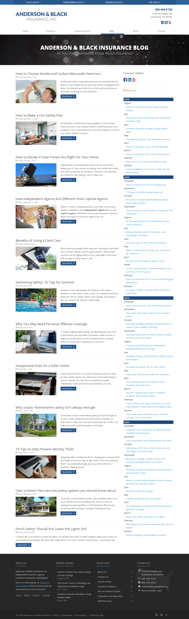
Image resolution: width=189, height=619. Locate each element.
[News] (170, 614)
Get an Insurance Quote (109, 591)
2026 (126, 99)
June (126, 124)
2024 (126, 298)
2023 (126, 422)
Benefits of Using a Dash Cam (38, 240)
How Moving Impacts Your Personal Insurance (148, 139)
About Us (102, 572)
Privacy (56, 615)
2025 (126, 177)
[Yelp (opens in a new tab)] (169, 22)
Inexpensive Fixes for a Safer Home (42, 365)
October (128, 195)
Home (25, 31)
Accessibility (81, 615)
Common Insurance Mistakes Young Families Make (74, 597)
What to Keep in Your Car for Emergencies (146, 184)
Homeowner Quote (73, 2)
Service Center (105, 581)
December (129, 181)
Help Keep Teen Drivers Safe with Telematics (148, 374)
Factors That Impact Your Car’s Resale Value (147, 146)
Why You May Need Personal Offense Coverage (51, 324)
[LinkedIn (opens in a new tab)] (166, 22)
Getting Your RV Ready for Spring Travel (145, 261)
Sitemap (46, 595)
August (127, 103)
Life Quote (154, 2)
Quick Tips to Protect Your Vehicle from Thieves (149, 305)
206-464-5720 (149, 578)
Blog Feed (131, 90)
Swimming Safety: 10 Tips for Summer (45, 282)
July (126, 114)
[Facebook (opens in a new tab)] (162, 22)
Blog (115, 30)
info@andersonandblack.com (155, 586)
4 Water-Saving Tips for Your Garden (143, 498)
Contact (166, 30)
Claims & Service (87, 30)
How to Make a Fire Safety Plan (39, 115)
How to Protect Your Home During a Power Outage (74, 575)
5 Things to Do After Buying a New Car (144, 192)
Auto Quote (33, 2)
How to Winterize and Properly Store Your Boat (149, 440)
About (140, 30)
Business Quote (114, 2)
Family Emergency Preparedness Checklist (146, 535)
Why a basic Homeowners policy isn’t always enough (55, 407)
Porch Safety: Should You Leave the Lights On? (51, 528)
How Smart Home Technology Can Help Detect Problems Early (73, 586)
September (129, 206)
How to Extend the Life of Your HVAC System (147, 154)
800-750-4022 (149, 582)
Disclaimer (67, 615)
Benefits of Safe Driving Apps (140, 491)
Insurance (55, 30)
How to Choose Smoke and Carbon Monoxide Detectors (58, 73)
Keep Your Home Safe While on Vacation (145, 516)
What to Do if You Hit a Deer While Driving (146, 161)
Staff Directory (105, 601)
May (126, 135)
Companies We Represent (110, 596)
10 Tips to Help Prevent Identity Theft (45, 449)
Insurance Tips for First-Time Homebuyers (146, 242)
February (128, 158)
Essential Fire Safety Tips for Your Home (145, 367)
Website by (96, 615)
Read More (67, 96)
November (129, 188)
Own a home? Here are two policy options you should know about (66, 490)
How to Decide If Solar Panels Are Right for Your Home (57, 157)
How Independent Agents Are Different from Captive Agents (62, 198)
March (127, 150)
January (128, 165)
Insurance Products (107, 586)
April (126, 143)
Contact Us (103, 576)
